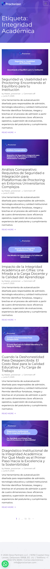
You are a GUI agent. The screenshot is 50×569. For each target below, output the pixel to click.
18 (25, 519)
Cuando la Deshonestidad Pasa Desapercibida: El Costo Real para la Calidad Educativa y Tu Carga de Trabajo (23, 363)
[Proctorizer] (11, 4)
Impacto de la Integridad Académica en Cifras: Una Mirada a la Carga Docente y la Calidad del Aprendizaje (25, 272)
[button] (5, 563)
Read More (8, 132)
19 (29, 519)
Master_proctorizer (12, 94)
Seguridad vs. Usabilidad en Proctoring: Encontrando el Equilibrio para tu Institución (24, 84)
